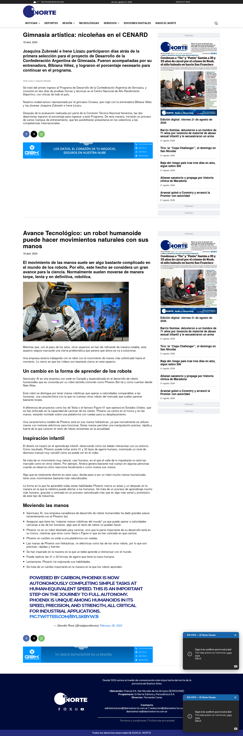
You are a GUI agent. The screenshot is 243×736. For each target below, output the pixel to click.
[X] (34, 134)
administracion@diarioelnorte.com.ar (126, 708)
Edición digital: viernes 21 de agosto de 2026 (186, 121)
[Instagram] (65, 709)
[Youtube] (82, 709)
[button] (216, 23)
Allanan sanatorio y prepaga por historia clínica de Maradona (186, 179)
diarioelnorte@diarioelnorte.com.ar (146, 711)
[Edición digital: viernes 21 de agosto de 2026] (188, 79)
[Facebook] (26, 134)
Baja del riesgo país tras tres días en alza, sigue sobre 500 (187, 164)
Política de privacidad (161, 720)
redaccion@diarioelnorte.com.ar (169, 708)
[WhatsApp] (41, 134)
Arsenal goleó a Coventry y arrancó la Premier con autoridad (185, 194)
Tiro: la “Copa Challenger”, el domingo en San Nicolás (188, 149)
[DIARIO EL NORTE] (52, 11)
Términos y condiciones (133, 720)
